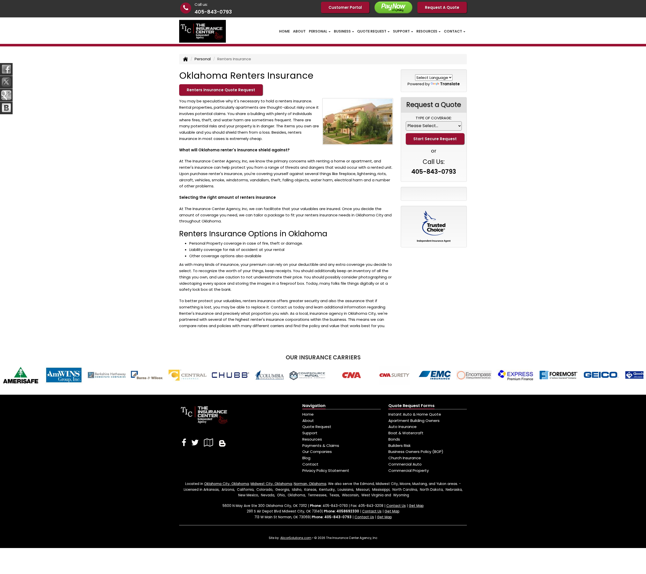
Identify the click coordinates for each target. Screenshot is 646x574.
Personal (203, 59)
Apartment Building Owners (414, 420)
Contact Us (396, 505)
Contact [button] (453, 31)
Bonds (394, 439)
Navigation (314, 406)
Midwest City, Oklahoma (271, 483)
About (299, 31)
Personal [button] (318, 31)
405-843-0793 (213, 11)
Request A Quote (442, 7)
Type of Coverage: (434, 118)
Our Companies (317, 451)
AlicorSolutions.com (295, 538)
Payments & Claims (320, 445)
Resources (312, 439)
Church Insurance (404, 458)
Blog (306, 458)
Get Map (416, 505)
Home (284, 31)
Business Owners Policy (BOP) (415, 451)
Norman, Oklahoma (310, 483)
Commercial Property (408, 470)
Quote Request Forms (411, 406)
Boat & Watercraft (405, 433)
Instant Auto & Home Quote (414, 414)
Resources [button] (427, 31)
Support (309, 433)
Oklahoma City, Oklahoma (226, 483)
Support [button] (402, 31)
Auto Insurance (402, 426)
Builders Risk (399, 445)
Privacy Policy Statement (325, 470)
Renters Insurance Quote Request (221, 90)
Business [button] (343, 31)
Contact (310, 464)
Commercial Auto (405, 464)
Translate (450, 84)
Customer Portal (345, 7)
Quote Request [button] (372, 31)
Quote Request (316, 426)
